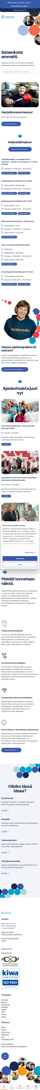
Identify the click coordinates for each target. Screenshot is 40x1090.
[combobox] (20, 72)
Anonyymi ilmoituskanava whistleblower (14, 1046)
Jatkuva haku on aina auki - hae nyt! (19, 2)
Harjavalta (4, 1000)
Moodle (3, 1029)
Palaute (3, 941)
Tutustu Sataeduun (10, 750)
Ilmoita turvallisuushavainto (10, 938)
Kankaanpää (5, 1004)
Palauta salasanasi (7, 1044)
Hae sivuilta (28, 1088)
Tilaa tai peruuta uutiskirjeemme (11, 934)
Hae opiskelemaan (10, 124)
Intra (2, 1037)
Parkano (4, 1014)
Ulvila (3, 1012)
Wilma (3, 1027)
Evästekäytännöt (6, 949)
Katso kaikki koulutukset (19, 149)
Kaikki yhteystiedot (7, 932)
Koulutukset (12, 1088)
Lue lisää (4, 810)
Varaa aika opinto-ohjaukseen (13, 369)
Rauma (3, 1017)
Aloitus (4, 1088)
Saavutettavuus (6, 953)
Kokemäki (4, 1007)
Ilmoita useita (23, 173)
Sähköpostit (5, 1034)
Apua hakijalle (20, 1088)
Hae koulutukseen (8, 173)
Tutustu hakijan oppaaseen (19, 6)
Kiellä (20, 564)
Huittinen (4, 1002)
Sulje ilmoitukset (18, 10)
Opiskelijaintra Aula (7, 1039)
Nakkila (3, 1009)
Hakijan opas (5, 1032)
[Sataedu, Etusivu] (7, 17)
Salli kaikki (20, 558)
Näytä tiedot (29, 552)
